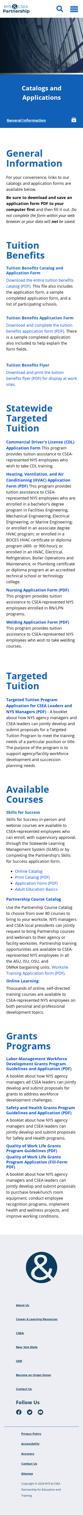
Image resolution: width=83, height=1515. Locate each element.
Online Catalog (29, 871)
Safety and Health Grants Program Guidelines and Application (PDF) (40, 1110)
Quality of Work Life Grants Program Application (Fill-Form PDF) (37, 1161)
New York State (27, 1347)
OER (19, 1361)
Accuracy (27, 1453)
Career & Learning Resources (37, 1319)
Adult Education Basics (36, 889)
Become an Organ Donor (33, 1375)
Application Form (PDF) (36, 883)
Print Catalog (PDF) (32, 877)
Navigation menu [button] (74, 9)
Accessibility (30, 1443)
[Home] (41, 1268)
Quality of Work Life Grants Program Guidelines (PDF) (33, 1148)
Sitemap (27, 1473)
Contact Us (24, 1389)
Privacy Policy (31, 1433)
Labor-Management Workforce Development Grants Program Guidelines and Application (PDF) (38, 1063)
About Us (22, 1305)
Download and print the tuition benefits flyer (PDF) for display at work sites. (41, 378)
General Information (26, 120)
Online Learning (22, 981)
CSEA (20, 1333)
